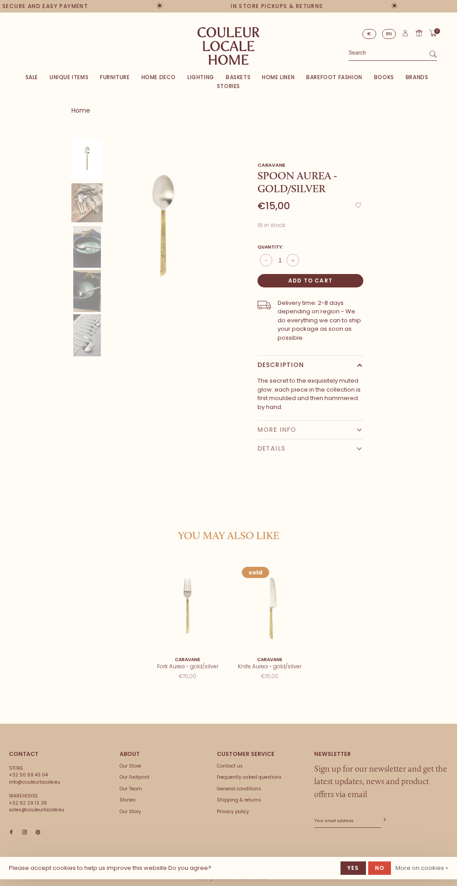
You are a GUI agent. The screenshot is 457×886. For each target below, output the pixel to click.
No (379, 868)
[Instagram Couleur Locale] (24, 832)
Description (281, 364)
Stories (228, 86)
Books (384, 77)
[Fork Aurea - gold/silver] (187, 606)
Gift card (419, 33)
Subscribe (383, 820)
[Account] (405, 35)
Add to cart (310, 280)
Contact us (230, 766)
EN (389, 33)
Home (80, 110)
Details (271, 448)
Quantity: (270, 247)
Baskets (238, 77)
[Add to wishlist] (358, 206)
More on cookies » (421, 868)
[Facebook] (11, 832)
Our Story (130, 811)
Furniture (114, 77)
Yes (353, 868)
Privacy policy (233, 811)
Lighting (200, 77)
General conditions (239, 788)
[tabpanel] (163, 225)
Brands (417, 77)
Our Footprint (135, 777)
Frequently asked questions (249, 777)
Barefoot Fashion (334, 77)
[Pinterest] (38, 832)
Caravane (271, 165)
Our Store (130, 766)
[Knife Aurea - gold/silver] (269, 606)
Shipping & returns (239, 800)
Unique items (69, 77)
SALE (31, 77)
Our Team (131, 788)
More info (277, 429)
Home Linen (278, 77)
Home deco (158, 77)
